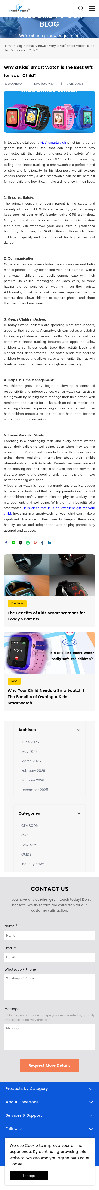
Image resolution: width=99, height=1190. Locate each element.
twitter (20, 542)
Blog (19, 46)
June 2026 (30, 742)
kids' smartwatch (53, 142)
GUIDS (26, 854)
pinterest (35, 542)
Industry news (36, 46)
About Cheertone (22, 1102)
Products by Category (27, 1089)
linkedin (49, 542)
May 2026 (29, 751)
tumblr (42, 542)
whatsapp (27, 542)
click (49, 27)
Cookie (31, 1145)
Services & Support (24, 1115)
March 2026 (31, 761)
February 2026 (33, 771)
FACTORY (29, 845)
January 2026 (32, 780)
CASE (25, 835)
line (13, 542)
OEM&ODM (30, 826)
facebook (6, 542)
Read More (49, 590)
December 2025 (34, 790)
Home (8, 46)
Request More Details (49, 1065)
